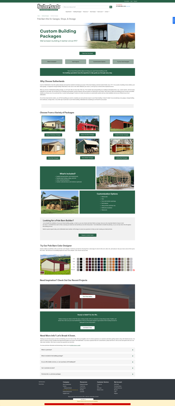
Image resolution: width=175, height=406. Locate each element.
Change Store (128, 6)
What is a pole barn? (46, 349)
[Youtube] (107, 398)
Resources (85, 11)
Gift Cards (99, 388)
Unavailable (126, 1)
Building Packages (77, 11)
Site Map (82, 389)
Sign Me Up (83, 399)
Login (131, 1)
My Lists (116, 389)
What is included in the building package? (52, 355)
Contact (106, 11)
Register (135, 1)
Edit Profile (116, 384)
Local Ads (82, 391)
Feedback (174, 20)
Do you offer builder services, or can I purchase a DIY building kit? (58, 362)
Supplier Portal (66, 393)
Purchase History (117, 386)
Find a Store (41, 384)
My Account (100, 11)
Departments (69, 11)
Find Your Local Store (88, 404)
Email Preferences (118, 388)
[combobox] (87, 7)
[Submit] (111, 7)
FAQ (98, 386)
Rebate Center (100, 389)
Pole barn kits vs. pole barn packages (51, 374)
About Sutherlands (67, 384)
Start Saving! (93, 11)
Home (39, 15)
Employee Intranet (68, 388)
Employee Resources (67, 391)
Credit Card (82, 386)
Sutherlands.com (121, 6)
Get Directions (42, 381)
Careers (64, 386)
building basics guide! (75, 345)
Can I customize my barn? (48, 368)
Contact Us (99, 384)
